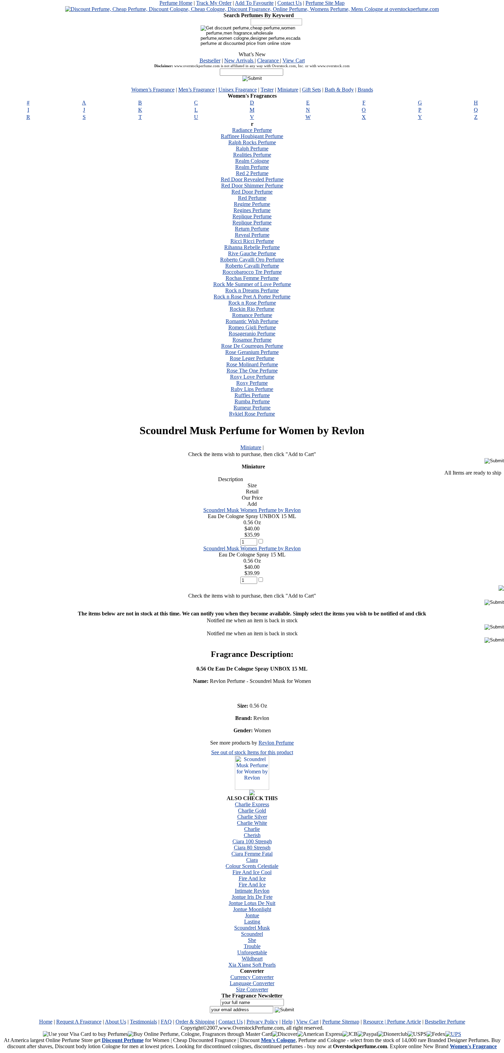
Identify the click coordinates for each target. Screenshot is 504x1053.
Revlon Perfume (276, 743)
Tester (267, 90)
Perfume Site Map (325, 3)
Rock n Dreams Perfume (252, 290)
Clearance (268, 60)
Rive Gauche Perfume (252, 253)
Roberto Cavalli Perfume (252, 266)
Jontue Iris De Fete (252, 897)
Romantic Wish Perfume (252, 321)
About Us (115, 1022)
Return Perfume (252, 229)
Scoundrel (252, 934)
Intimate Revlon (252, 891)
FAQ (166, 1022)
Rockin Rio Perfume (252, 309)
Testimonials (143, 1022)
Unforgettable (252, 952)
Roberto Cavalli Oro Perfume (252, 259)
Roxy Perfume (252, 383)
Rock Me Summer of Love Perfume (252, 284)
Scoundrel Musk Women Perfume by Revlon (252, 510)
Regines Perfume (252, 210)
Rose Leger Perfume (252, 358)
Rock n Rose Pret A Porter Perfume (252, 296)
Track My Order (213, 3)
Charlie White (252, 823)
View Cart (294, 60)
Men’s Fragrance (196, 90)
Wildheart (252, 959)
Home (45, 1022)
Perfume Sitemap (340, 1022)
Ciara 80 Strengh (252, 847)
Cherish (252, 835)
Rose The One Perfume (252, 371)
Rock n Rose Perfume (252, 303)
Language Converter (252, 983)
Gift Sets (311, 90)
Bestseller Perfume (445, 1022)
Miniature (287, 90)
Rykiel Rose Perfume (252, 414)
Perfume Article (404, 1022)
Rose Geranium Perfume (252, 352)
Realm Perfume (252, 167)
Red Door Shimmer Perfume (252, 185)
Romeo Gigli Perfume (252, 327)
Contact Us (289, 3)
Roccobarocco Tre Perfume (252, 272)
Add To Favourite (254, 3)
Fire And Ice (252, 878)
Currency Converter (252, 977)
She (252, 940)
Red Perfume (252, 198)
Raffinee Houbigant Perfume (252, 136)
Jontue (252, 915)
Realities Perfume (252, 155)
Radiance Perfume (252, 130)
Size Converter (252, 989)
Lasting (252, 922)
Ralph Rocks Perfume (252, 142)
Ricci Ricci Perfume (252, 241)
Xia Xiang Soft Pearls (252, 965)
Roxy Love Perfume (252, 377)
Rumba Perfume (252, 401)
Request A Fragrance (78, 1022)
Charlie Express (252, 804)
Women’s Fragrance (153, 90)
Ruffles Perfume (252, 395)
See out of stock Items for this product (252, 752)
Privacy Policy (262, 1022)
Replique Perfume (252, 216)
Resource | (375, 1022)
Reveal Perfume (252, 235)
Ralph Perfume (252, 148)
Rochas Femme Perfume (252, 278)
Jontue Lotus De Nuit (252, 903)
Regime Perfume (252, 204)
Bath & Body (339, 90)
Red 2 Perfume (252, 173)
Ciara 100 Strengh (252, 841)
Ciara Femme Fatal (252, 854)
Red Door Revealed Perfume (252, 179)
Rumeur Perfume (252, 408)
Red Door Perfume (252, 192)
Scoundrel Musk (252, 928)
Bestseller (210, 60)
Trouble (252, 946)
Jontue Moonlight (252, 909)
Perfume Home (175, 3)
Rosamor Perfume (252, 340)
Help (287, 1022)
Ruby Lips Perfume (252, 389)
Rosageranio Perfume (252, 333)
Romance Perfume (252, 315)
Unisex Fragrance (237, 90)
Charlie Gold (252, 810)
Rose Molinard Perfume (252, 364)
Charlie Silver (252, 817)
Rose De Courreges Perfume (252, 346)
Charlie (252, 829)
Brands (365, 90)
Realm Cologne (252, 161)
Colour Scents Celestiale (252, 866)
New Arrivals (239, 60)
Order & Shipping (195, 1022)
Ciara (252, 860)
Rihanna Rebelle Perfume (252, 247)
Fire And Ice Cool (252, 872)
